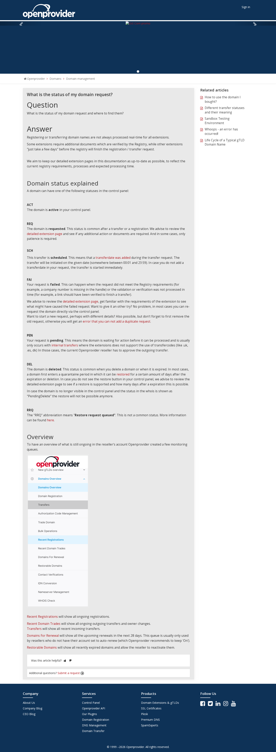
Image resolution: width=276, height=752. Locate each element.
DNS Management (94, 725)
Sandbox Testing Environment (217, 120)
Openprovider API (93, 708)
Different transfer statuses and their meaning (224, 110)
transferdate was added (113, 258)
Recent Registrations (42, 617)
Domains (55, 79)
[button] (64, 660)
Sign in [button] (246, 7)
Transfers (34, 629)
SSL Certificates (151, 708)
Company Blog (32, 708)
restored (123, 374)
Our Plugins (89, 714)
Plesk (144, 714)
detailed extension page (44, 234)
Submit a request (69, 673)
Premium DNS (150, 720)
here (50, 420)
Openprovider (36, 79)
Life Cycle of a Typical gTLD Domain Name (224, 142)
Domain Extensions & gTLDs (160, 703)
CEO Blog (29, 714)
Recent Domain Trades (43, 624)
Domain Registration (95, 720)
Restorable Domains (42, 647)
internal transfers (65, 345)
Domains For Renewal (43, 635)
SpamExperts (149, 725)
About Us (29, 703)
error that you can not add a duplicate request (116, 321)
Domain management (80, 79)
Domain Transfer (93, 731)
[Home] (49, 10)
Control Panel (91, 703)
